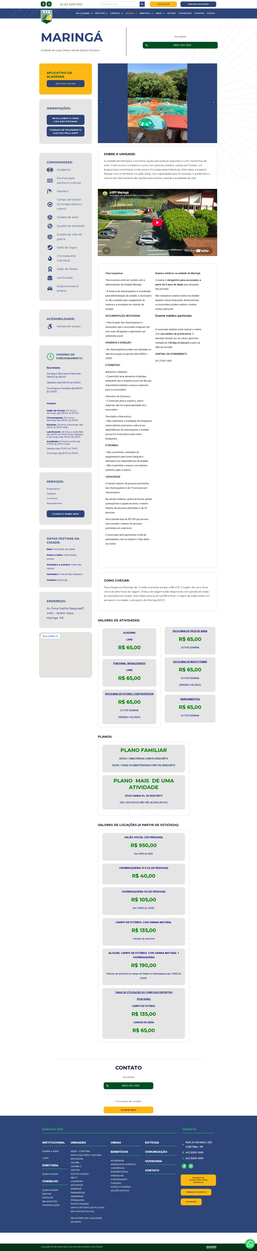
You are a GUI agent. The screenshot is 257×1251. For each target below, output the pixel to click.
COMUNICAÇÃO (51, 1205)
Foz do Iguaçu (80, 1174)
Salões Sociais (120, 1190)
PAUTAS (46, 1193)
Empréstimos (119, 1171)
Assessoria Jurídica (123, 1164)
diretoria (50, 1165)
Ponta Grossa (80, 1203)
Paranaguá (78, 1192)
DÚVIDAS (211, 13)
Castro (75, 1170)
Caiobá (75, 1162)
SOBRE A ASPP (50, 1151)
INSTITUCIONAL (53, 1142)
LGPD (45, 1158)
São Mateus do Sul (83, 1211)
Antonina (77, 1159)
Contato (152, 1170)
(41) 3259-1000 (72, 4)
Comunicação (185, 13)
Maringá (76, 1188)
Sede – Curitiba (80, 1151)
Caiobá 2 (76, 1166)
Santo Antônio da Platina (87, 1207)
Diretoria (100, 13)
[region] (157, 103)
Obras (159, 13)
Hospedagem (119, 1179)
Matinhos (77, 1185)
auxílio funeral (121, 1186)
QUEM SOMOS (50, 1174)
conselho (50, 1181)
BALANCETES (49, 1201)
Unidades (129, 13)
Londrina (77, 1181)
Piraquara (77, 1200)
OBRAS (116, 1142)
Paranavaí (77, 1196)
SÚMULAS (47, 1197)
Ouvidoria (199, 13)
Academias (117, 1160)
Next (213, 102)
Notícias (171, 13)
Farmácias (117, 1175)
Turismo (116, 1183)
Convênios (117, 1168)
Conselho (115, 13)
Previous (101, 102)
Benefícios (145, 13)
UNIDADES (78, 1142)
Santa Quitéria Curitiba (86, 1155)
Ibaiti (74, 1177)
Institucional (83, 13)
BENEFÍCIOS (119, 1151)
